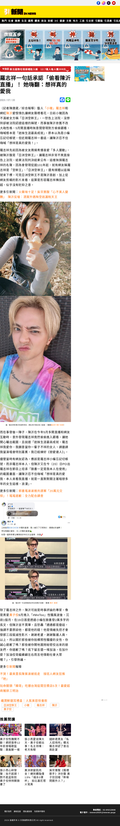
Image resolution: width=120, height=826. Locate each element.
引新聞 (11, 666)
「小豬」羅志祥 (54, 108)
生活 (24, 20)
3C (56, 20)
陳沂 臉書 (60, 425)
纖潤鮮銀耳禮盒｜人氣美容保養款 (24, 700)
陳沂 (9, 113)
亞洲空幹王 (10, 705)
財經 (50, 20)
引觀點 (99, 20)
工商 (82, 20)
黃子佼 (14, 615)
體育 (37, 20)
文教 (68, 20)
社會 (10, 20)
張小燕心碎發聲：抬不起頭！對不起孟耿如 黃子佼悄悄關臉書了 (10, 777)
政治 (43, 20)
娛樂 (17, 20)
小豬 (26, 705)
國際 (30, 20)
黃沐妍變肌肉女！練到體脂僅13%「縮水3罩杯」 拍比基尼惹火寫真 (35, 777)
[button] (72, 68)
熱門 (4, 20)
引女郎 (90, 20)
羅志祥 (53, 425)
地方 (75, 20)
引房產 (108, 20)
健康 (62, 20)
